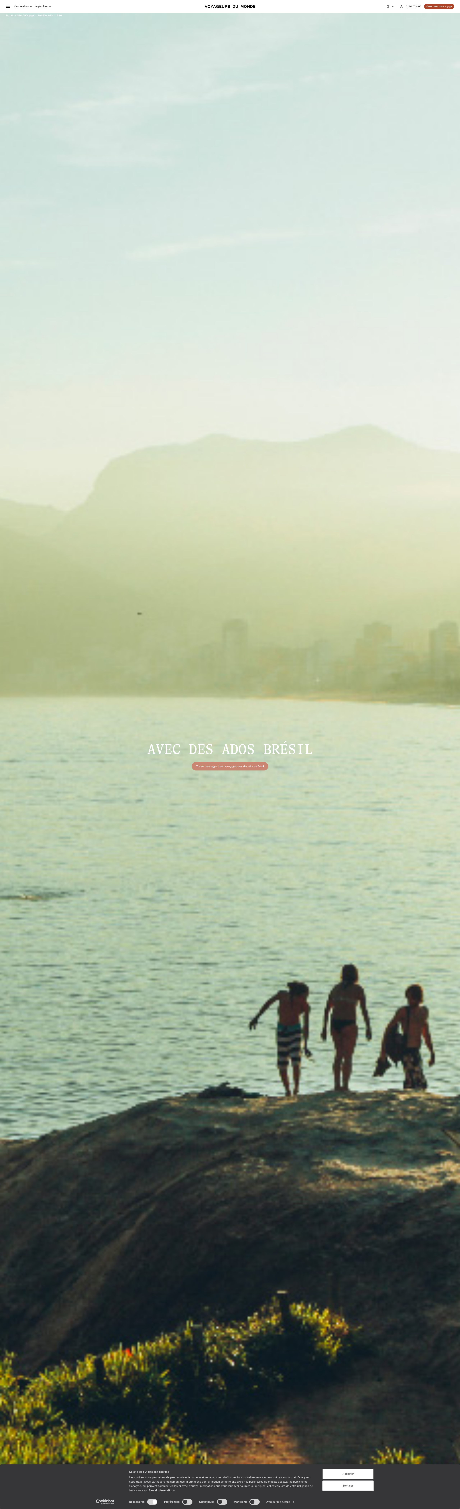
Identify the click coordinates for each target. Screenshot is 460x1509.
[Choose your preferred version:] (390, 6)
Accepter (348, 1473)
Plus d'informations (161, 1490)
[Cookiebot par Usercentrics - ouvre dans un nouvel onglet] (105, 1502)
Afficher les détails (278, 1501)
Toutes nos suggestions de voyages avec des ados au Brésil (230, 766)
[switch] (187, 1502)
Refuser (348, 1485)
